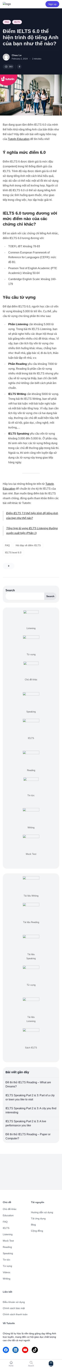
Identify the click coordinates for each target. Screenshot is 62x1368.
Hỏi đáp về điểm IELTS (28, 545)
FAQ (7, 22)
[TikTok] (35, 1350)
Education (8, 1215)
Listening (8, 1234)
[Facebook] (6, 1350)
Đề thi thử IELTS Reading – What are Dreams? (28, 1084)
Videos (6, 1272)
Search (10, 590)
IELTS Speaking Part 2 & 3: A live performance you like (26, 1123)
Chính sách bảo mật (14, 1308)
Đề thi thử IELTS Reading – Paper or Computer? (28, 1136)
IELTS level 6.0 (13, 552)
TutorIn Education (18, 139)
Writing (6, 1278)
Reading (7, 1247)
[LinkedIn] (15, 1350)
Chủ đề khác (10, 1209)
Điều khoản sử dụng (14, 1302)
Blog (33, 1224)
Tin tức (6, 1259)
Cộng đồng (37, 1230)
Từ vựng (7, 1266)
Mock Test (8, 1240)
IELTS (17, 22)
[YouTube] (25, 1350)
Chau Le (17, 55)
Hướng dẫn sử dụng (42, 1212)
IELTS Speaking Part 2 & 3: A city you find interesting (31, 1110)
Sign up (52, 4)
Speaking (8, 1253)
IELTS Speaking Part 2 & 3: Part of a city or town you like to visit (30, 1097)
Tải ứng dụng (38, 1218)
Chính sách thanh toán (15, 1314)
